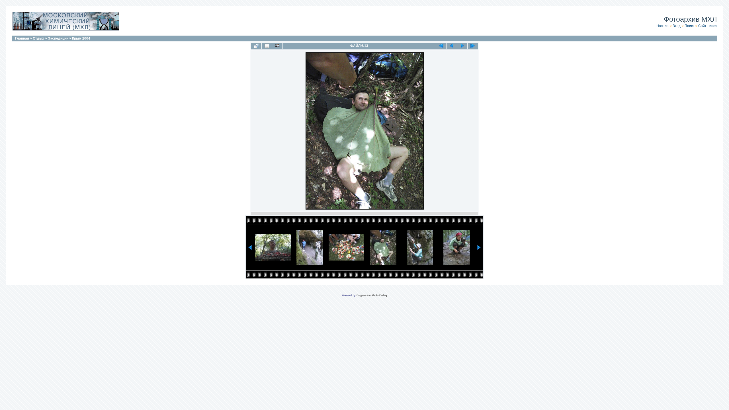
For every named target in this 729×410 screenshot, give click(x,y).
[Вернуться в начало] (441, 46)
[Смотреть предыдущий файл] (452, 46)
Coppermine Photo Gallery (372, 295)
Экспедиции (58, 38)
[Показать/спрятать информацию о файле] (267, 46)
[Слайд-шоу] (277, 46)
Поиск (689, 26)
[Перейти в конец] (473, 46)
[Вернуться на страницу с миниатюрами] (256, 46)
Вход (677, 26)
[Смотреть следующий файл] (462, 46)
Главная (22, 38)
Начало (662, 26)
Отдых (38, 38)
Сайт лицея (707, 26)
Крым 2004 (81, 38)
